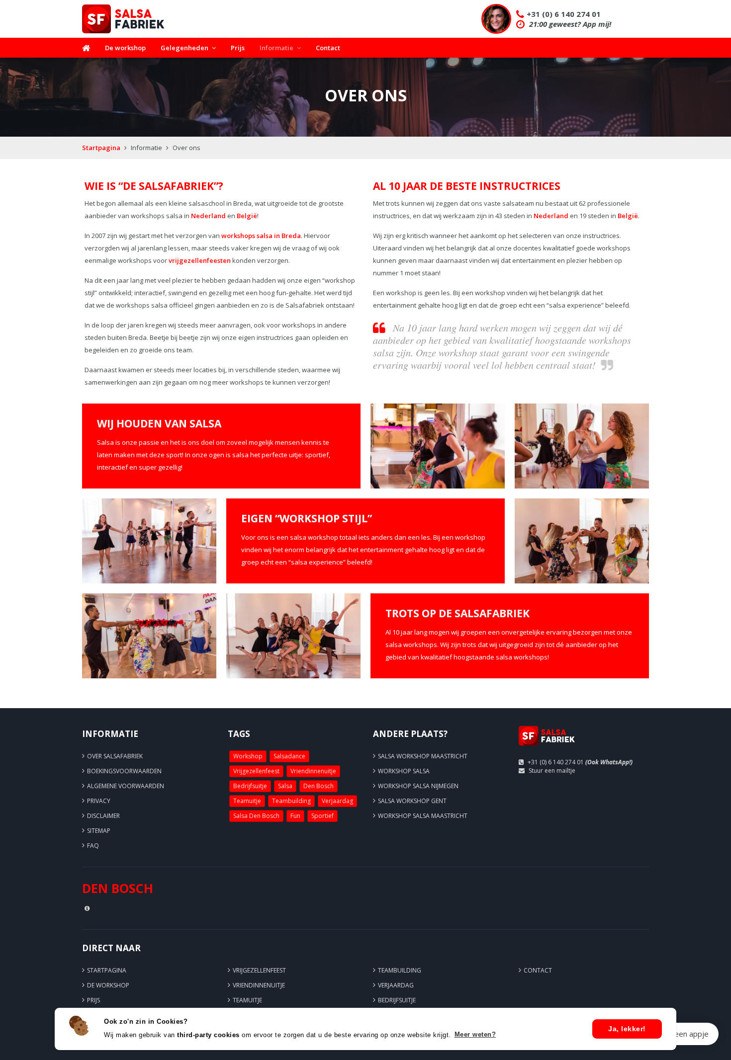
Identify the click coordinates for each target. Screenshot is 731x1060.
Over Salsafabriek (115, 756)
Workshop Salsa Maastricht (422, 816)
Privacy (98, 801)
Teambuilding (291, 801)
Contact (328, 47)
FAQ (93, 845)
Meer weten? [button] (475, 1034)
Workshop (248, 756)
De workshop (125, 47)
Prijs (238, 47)
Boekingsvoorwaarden (124, 771)
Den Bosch (318, 786)
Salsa (285, 786)
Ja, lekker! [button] (627, 1029)
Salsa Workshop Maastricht (422, 756)
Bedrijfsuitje (250, 786)
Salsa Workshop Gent (412, 801)
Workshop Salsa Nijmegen (418, 786)
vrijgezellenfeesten (200, 260)
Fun (295, 816)
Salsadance (289, 756)
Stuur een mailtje (552, 770)
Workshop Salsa (404, 771)
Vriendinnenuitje (313, 771)
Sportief (322, 816)
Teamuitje (247, 801)
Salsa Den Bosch (256, 816)
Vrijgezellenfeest (256, 771)
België (247, 215)
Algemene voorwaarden (125, 786)
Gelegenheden (184, 47)
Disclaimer (103, 816)
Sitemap (98, 830)
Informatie (276, 47)
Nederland (208, 215)
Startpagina (101, 147)
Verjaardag (337, 801)
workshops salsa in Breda (261, 235)
